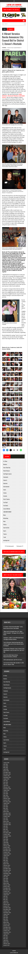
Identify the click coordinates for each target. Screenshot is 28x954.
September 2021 (7, 824)
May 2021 (5, 829)
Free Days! (5, 502)
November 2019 (7, 850)
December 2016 (7, 907)
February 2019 (6, 865)
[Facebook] (14, 1)
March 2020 (6, 844)
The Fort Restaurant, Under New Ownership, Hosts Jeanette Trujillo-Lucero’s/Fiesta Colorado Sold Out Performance (13, 644)
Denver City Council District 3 (14, 47)
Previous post (10, 546)
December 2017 (7, 888)
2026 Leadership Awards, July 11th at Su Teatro (12, 659)
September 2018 (7, 873)
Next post (19, 546)
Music (4, 515)
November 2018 (7, 870)
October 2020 (6, 834)
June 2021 (5, 827)
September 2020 (7, 836)
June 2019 (5, 858)
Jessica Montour (6, 509)
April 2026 (5, 769)
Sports (4, 531)
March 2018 (6, 883)
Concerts (5, 480)
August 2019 (6, 855)
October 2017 (6, 891)
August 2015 (6, 933)
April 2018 (5, 881)
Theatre (5, 534)
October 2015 (6, 930)
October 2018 (6, 872)
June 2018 (5, 878)
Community (5, 477)
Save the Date (6, 528)
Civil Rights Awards (7, 474)
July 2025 (5, 780)
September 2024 (7, 788)
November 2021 (7, 823)
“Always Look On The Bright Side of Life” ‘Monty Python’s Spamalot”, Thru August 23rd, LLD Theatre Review (13, 633)
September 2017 (7, 893)
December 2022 (7, 813)
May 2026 (5, 767)
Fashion (4, 493)
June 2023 (5, 806)
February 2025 (6, 787)
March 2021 (6, 831)
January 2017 (6, 906)
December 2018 (7, 868)
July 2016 (5, 916)
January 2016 (6, 925)
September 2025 (7, 777)
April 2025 (5, 785)
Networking (5, 518)
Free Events (5, 505)
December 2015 (7, 927)
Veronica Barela (5, 49)
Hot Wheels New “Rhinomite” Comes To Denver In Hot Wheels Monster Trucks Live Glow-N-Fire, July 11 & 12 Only (13, 650)
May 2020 (5, 841)
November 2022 (7, 814)
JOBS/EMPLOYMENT (7, 512)
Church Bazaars (6, 471)
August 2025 (6, 779)
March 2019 (6, 863)
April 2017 (5, 901)
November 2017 (7, 889)
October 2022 (6, 816)
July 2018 (5, 876)
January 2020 (6, 847)
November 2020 (7, 832)
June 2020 (5, 839)
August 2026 (6, 762)
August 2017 (6, 894)
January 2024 (6, 800)
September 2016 (7, 912)
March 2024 (6, 797)
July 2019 (5, 857)
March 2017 (6, 902)
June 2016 (5, 917)
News (4, 521)
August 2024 (6, 790)
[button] (4, 354)
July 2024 (5, 792)
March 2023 (6, 811)
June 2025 (5, 782)
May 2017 (5, 899)
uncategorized (6, 540)
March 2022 (6, 821)
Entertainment (6, 486)
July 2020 (5, 837)
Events (4, 490)
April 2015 (5, 940)
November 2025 (7, 774)
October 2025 (6, 775)
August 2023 (6, 803)
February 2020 (6, 845)
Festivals (5, 496)
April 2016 (5, 920)
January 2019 (6, 867)
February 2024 (6, 798)
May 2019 (5, 860)
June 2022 (5, 819)
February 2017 (6, 904)
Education (5, 483)
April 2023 (5, 810)
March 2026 (6, 770)
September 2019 (7, 854)
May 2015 (5, 938)
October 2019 (6, 852)
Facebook (14, 950)
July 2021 (5, 826)
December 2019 (7, 849)
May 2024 (5, 795)
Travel (4, 537)
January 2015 (6, 945)
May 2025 (5, 783)
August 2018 (6, 875)
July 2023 (5, 805)
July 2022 (5, 818)
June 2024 (5, 793)
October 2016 (6, 911)
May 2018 (5, 880)
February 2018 (6, 885)
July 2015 (5, 935)
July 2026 (5, 764)
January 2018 (6, 886)
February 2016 (6, 924)
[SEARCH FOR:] (14, 24)
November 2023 (7, 801)
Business (5, 464)
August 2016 (6, 914)
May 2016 (5, 919)
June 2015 (5, 937)
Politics (5, 524)
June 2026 (5, 766)
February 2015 (6, 943)
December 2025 (7, 772)
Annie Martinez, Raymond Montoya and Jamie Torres (13, 95)
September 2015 (7, 932)
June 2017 (5, 898)
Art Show (5, 461)
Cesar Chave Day (6, 467)
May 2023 (5, 808)
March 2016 (6, 922)
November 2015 (7, 929)
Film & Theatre (6, 499)
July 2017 (5, 896)
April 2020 (5, 842)
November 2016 (7, 909)
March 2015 (6, 942)
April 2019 (5, 862)
